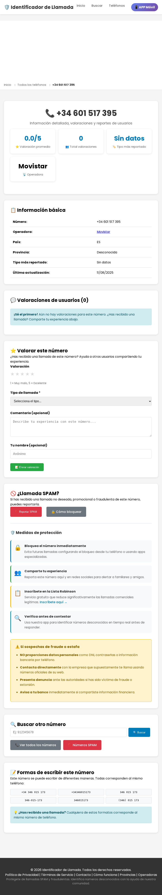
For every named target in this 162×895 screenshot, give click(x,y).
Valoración (19, 366)
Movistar (32, 166)
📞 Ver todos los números (35, 745)
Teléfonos (117, 5)
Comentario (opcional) (30, 413)
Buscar (97, 5)
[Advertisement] (81, 52)
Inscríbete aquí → (53, 602)
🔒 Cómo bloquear (66, 512)
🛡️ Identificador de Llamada (38, 7)
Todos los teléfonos (31, 85)
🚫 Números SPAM (82, 745)
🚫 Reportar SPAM (26, 511)
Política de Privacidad (22, 875)
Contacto (83, 875)
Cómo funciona (105, 875)
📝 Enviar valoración (27, 467)
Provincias (128, 875)
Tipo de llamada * (25, 392)
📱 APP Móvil (144, 7)
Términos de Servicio (57, 875)
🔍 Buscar (139, 732)
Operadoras (147, 875)
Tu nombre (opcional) (28, 445)
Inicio (81, 5)
